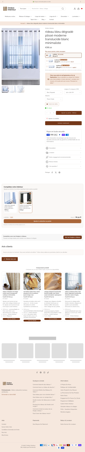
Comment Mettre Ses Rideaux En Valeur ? (42, 390)
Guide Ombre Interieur (67, 403)
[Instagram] (44, 372)
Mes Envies (5, 435)
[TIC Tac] (48, 372)
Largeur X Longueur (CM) (71, 89)
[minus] (47, 113)
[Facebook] (37, 372)
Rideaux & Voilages (24, 16)
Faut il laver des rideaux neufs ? (42, 413)
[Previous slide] (2, 1)
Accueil (23, 23)
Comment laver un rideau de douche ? (44, 387)
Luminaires (75, 16)
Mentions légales (65, 412)
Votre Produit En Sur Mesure (69, 390)
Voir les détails (11, 319)
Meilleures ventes (10, 16)
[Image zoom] (21, 56)
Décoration (64, 16)
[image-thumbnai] (5, 89)
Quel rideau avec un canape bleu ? (43, 397)
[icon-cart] (78, 9)
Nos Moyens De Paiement (40, 424)
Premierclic (32, 447)
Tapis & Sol (34, 19)
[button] (69, 113)
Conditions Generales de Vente (10, 429)
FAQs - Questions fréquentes (69, 409)
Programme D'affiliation (67, 401)
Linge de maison (39, 16)
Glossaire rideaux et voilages (69, 406)
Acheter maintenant (63, 123)
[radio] (63, 55)
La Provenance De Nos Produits (70, 392)
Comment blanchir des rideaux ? (42, 384)
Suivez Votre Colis (7, 427)
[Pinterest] (40, 372)
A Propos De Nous (66, 384)
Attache (47, 95)
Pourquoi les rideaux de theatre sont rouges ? (43, 405)
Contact (51, 19)
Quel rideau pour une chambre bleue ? (44, 394)
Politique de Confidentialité (68, 387)
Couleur (47, 89)
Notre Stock (64, 395)
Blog (43, 19)
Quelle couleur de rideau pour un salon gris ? (44, 400)
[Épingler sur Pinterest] (59, 172)
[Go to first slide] (80, 1)
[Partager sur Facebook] (52, 172)
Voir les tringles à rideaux (72, 237)
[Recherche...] (62, 9)
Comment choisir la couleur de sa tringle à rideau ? (42, 409)
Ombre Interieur (30, 445)
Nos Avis (4, 432)
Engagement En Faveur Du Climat (70, 398)
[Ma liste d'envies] (82, 9)
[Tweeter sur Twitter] (56, 172)
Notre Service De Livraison (68, 424)
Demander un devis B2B (9, 394)
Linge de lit (52, 16)
